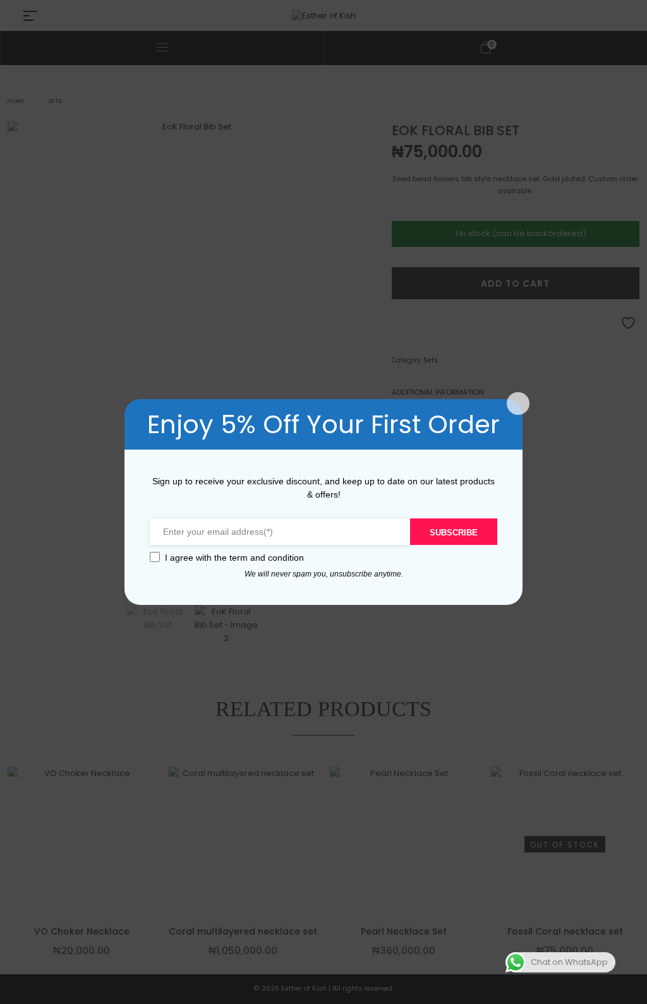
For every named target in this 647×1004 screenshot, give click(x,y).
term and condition (266, 558)
